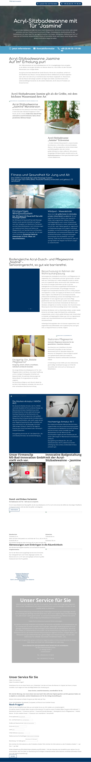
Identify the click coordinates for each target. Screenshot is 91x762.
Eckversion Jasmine (28, 711)
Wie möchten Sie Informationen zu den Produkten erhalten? (26, 744)
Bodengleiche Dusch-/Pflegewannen (64, 711)
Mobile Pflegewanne (22, 576)
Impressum (12, 759)
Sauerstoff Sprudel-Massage (44, 711)
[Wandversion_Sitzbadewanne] (23, 100)
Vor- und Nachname (14, 720)
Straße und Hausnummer (16, 723)
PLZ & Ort (11, 726)
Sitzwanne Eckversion (22, 575)
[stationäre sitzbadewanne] (64, 335)
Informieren (14, 510)
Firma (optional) (13, 716)
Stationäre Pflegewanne (22, 577)
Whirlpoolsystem (22, 578)
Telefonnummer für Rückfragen (18, 736)
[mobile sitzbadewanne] (28, 356)
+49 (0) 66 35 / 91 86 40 (72, 4)
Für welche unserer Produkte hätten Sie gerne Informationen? (26, 709)
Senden (13, 756)
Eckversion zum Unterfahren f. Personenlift (41, 713)
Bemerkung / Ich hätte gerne (17, 741)
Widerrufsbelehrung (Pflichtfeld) (18, 749)
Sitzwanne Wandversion (22, 573)
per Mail (16, 746)
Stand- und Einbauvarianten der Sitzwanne (22, 579)
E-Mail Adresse (13, 733)
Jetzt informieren (21, 48)
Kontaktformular (46, 48)
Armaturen (22, 581)
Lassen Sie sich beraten (48, 4)
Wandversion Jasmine (15, 711)
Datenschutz (12, 761)
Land (10, 729)
